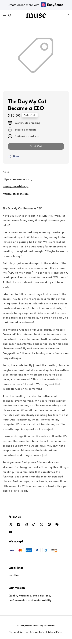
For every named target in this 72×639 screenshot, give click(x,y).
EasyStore (49, 625)
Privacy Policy (38, 631)
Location (14, 575)
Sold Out (36, 146)
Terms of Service (18, 631)
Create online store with (23, 5)
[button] (4, 15)
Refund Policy (55, 631)
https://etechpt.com (15, 193)
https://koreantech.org (17, 179)
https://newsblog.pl (15, 186)
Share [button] (16, 156)
